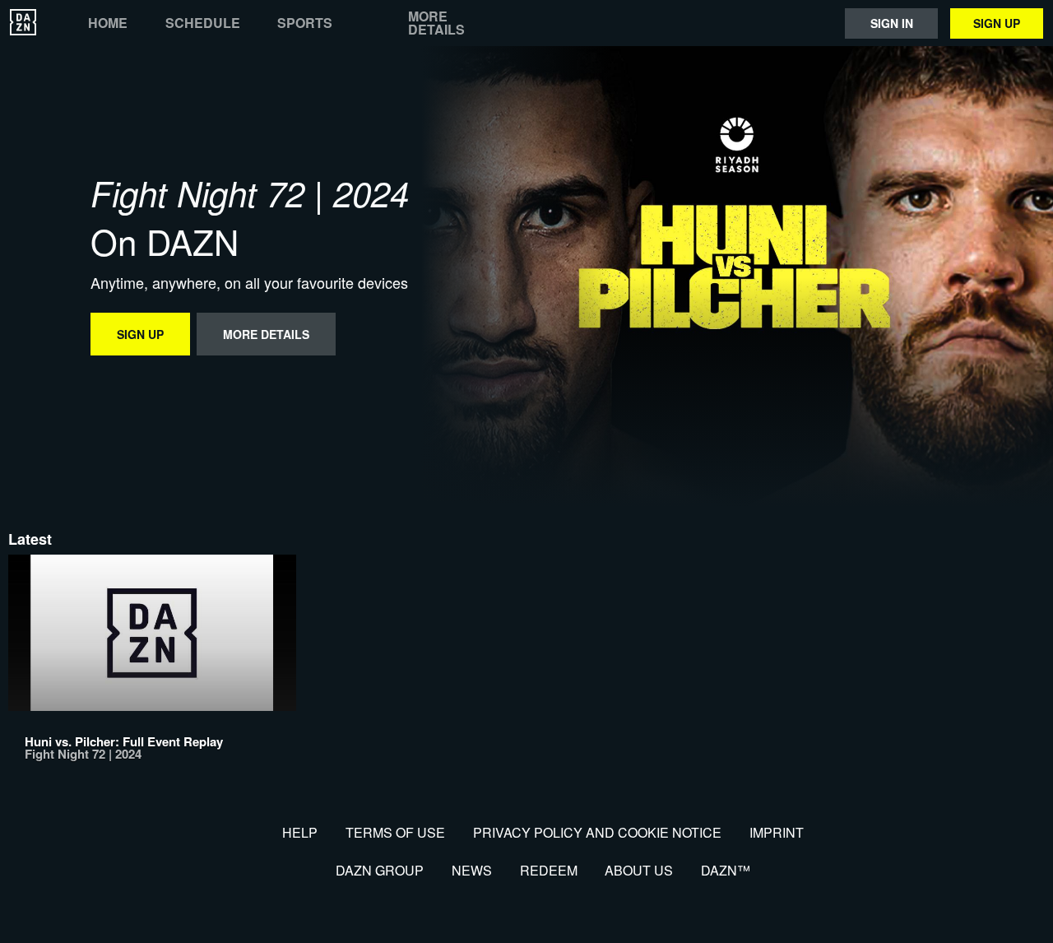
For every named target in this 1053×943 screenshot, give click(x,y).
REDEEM (549, 870)
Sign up (996, 23)
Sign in (891, 23)
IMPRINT (776, 832)
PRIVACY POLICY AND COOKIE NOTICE (597, 832)
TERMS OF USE (395, 832)
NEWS (472, 870)
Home (108, 23)
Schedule (202, 23)
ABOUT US (639, 870)
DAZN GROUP (380, 870)
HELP (300, 832)
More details (436, 23)
